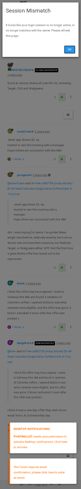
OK (70, 49)
